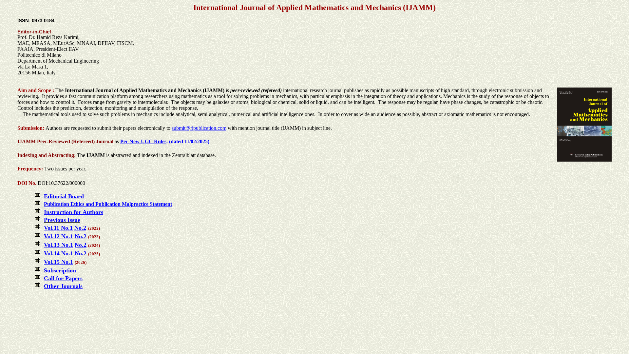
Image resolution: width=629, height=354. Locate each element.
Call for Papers (63, 278)
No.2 (80, 253)
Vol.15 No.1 (58, 262)
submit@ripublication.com (199, 128)
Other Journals (63, 286)
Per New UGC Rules (143, 141)
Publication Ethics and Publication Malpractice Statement (108, 204)
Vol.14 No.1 (58, 253)
